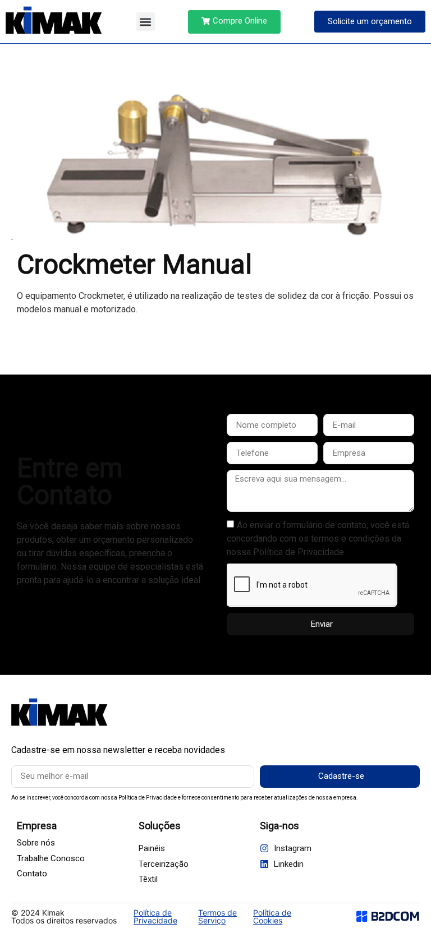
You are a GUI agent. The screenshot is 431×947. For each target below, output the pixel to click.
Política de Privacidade (155, 916)
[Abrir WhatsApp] (403, 919)
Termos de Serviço (217, 916)
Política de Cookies (272, 916)
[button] (145, 21)
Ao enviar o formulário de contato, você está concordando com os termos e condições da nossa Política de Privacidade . (318, 538)
